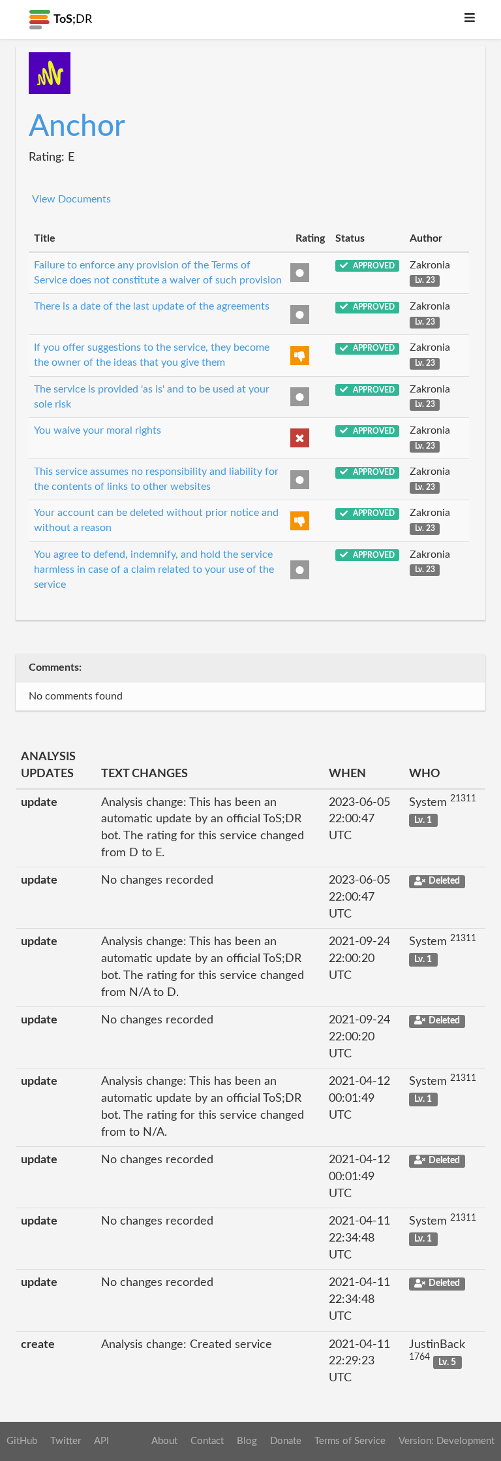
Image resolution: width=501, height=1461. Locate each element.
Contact (207, 1441)
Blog (247, 1441)
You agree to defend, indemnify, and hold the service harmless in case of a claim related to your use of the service (154, 569)
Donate (285, 1441)
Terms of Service (350, 1441)
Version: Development (446, 1441)
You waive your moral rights (97, 430)
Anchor (77, 127)
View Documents (71, 199)
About (164, 1441)
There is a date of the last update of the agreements (151, 306)
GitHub (22, 1441)
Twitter (65, 1441)
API (101, 1441)
